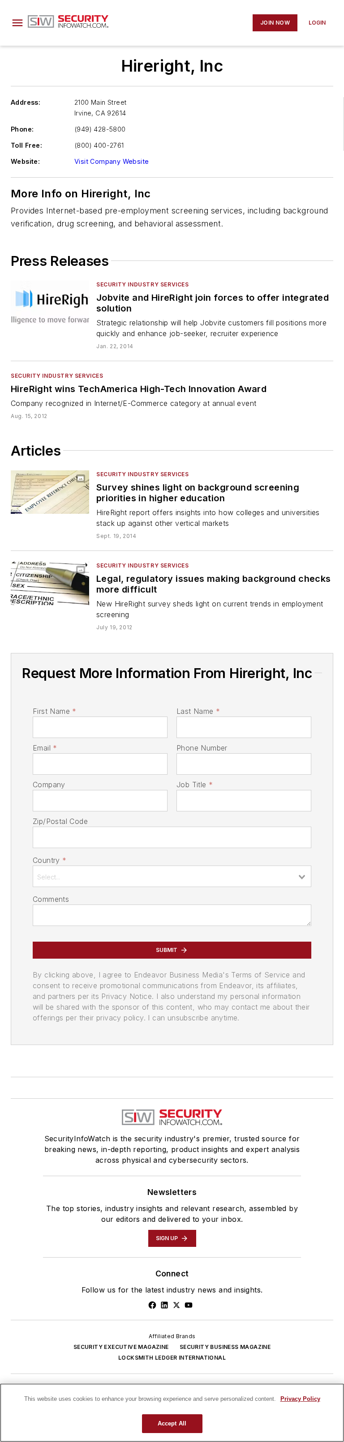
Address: (25, 102)
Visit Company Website (111, 161)
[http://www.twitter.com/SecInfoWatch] (176, 1305)
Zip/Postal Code (60, 821)
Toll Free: (26, 145)
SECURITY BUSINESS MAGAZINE (225, 1347)
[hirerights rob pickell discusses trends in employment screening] (50, 583)
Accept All (172, 1423)
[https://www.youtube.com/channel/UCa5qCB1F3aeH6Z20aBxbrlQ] (188, 1305)
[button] (17, 23)
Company (49, 784)
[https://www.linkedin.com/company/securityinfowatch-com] (164, 1305)
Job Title (194, 784)
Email (45, 747)
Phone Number (202, 747)
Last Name (198, 711)
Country (49, 860)
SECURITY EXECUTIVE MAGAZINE (121, 1347)
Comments (51, 899)
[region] (172, 1412)
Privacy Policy (300, 1398)
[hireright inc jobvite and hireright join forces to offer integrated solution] (50, 302)
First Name (54, 711)
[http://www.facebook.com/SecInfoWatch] (152, 1305)
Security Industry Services (142, 284)
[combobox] (172, 876)
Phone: (22, 129)
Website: (25, 161)
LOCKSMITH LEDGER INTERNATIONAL (172, 1357)
